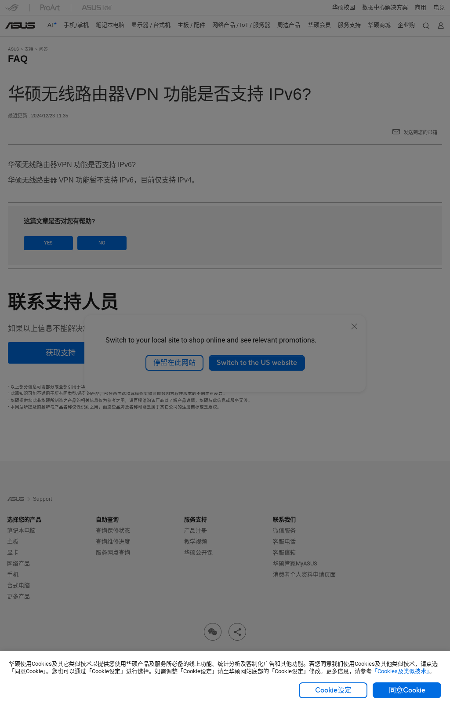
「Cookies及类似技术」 (400, 671)
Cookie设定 (333, 690)
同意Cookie (407, 690)
